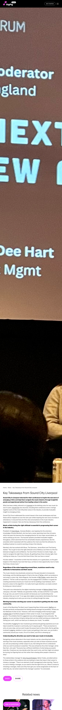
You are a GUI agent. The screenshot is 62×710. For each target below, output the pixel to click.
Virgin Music (15, 531)
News (10, 487)
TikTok (41, 575)
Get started (50, 3)
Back (7, 678)
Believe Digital (48, 589)
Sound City (15, 507)
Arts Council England (30, 658)
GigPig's (51, 607)
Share (18, 678)
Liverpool (29, 505)
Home (5, 487)
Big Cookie (42, 577)
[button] (57, 4)
